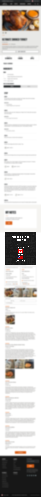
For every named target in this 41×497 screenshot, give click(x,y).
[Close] (34, 234)
